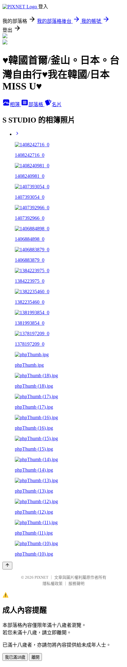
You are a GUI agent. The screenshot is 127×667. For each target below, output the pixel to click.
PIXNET (41, 577)
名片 (57, 104)
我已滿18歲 (15, 657)
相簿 (15, 104)
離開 (35, 657)
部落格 (36, 104)
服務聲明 (76, 583)
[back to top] (7, 565)
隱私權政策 (53, 583)
